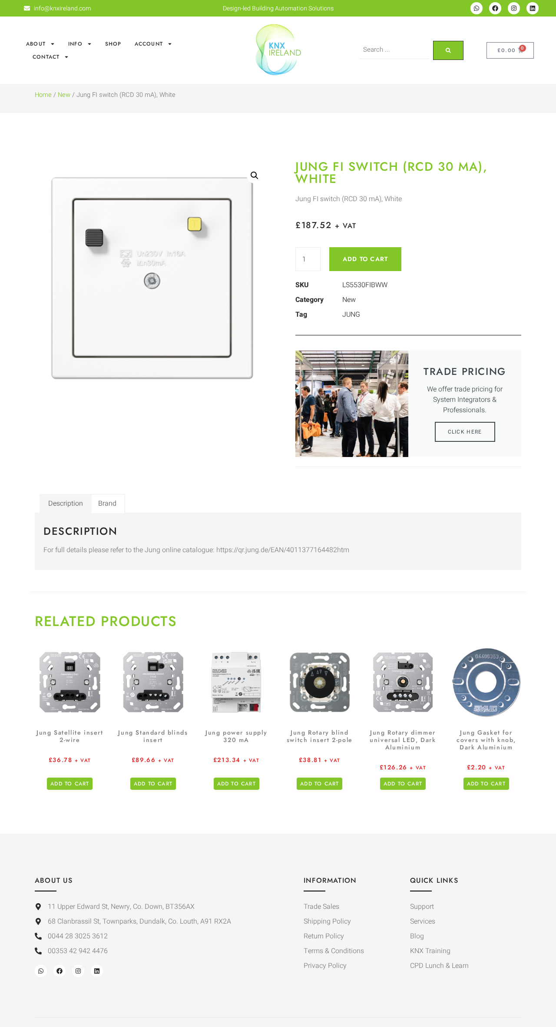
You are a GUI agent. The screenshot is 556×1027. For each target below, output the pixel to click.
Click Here (465, 432)
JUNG (351, 314)
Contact (46, 57)
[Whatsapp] (476, 8)
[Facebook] (495, 8)
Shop (113, 44)
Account (149, 44)
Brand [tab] (107, 503)
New (64, 94)
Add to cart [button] (69, 784)
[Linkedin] (532, 8)
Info (75, 44)
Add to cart (365, 259)
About (36, 44)
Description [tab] (65, 503)
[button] (254, 175)
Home (43, 94)
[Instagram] (514, 8)
